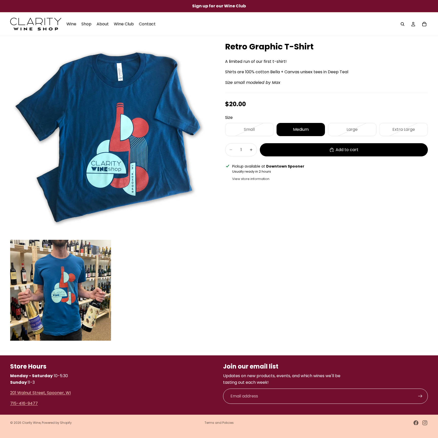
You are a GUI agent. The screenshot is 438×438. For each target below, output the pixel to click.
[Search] (402, 24)
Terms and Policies (219, 423)
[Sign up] (420, 396)
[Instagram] (425, 423)
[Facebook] (416, 423)
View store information (250, 178)
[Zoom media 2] (60, 290)
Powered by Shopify (57, 423)
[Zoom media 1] (111, 137)
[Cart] (424, 24)
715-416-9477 (24, 403)
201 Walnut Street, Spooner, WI (40, 393)
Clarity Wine (31, 423)
